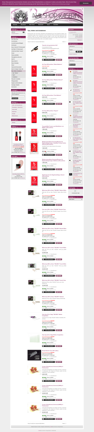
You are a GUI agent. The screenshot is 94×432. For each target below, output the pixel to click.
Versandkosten (22, 152)
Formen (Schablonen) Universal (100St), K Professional (77, 72)
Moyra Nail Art (15, 61)
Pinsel (13, 65)
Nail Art (13, 59)
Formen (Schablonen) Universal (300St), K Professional (77, 82)
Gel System (14, 45)
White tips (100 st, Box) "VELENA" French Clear (54, 280)
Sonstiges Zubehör (15, 84)
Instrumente (14, 86)
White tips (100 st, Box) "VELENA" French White (54, 247)
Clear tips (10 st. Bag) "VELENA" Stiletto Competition (77, 139)
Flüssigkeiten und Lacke (17, 57)
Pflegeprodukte (15, 80)
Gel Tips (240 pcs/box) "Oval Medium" (51, 95)
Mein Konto (32, 24)
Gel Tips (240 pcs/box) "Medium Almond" (52, 79)
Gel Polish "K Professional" (17, 49)
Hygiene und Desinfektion (17, 82)
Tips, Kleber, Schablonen (20, 26)
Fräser (13, 53)
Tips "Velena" (15, 73)
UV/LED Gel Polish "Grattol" (17, 51)
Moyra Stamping (15, 63)
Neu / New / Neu (15, 39)
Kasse (48, 24)
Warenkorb (23, 24)
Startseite (15, 24)
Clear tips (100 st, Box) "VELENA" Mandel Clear (54, 209)
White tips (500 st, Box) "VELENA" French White (54, 264)
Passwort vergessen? (73, 54)
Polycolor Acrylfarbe (16, 79)
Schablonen (14, 77)
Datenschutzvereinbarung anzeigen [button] (60, 4)
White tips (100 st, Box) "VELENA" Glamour (53, 296)
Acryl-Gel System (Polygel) (17, 43)
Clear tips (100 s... (73, 32)
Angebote (14, 126)
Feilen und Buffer (15, 55)
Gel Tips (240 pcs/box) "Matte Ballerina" (52, 64)
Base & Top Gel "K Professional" (18, 47)
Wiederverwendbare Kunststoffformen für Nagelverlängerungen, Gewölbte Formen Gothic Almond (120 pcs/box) (54, 143)
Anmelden (55, 24)
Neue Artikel (14, 156)
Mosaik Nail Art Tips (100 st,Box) (50, 350)
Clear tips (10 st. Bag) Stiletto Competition (52, 334)
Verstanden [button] (86, 3)
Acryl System (14, 41)
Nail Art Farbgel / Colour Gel (17, 69)
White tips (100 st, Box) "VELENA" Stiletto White (54, 190)
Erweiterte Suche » (15, 33)
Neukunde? (40, 24)
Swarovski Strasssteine (17, 67)
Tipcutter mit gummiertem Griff (49, 45)
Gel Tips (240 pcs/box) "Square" (50, 110)
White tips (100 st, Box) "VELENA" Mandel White (54, 228)
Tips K (13, 75)
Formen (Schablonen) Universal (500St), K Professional (77, 116)
